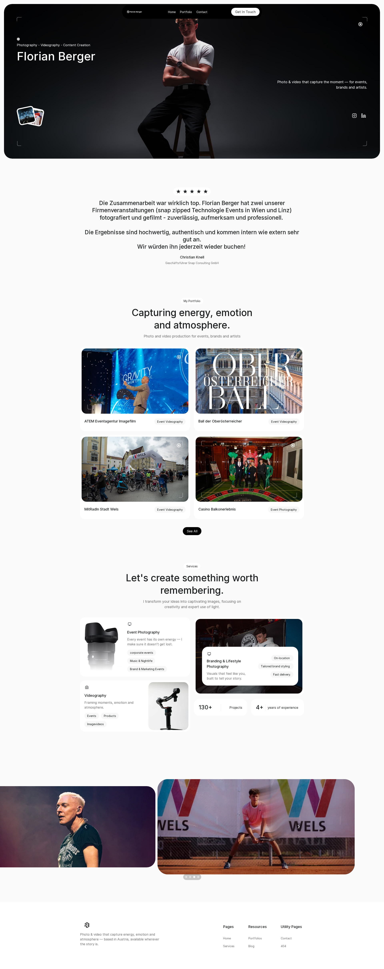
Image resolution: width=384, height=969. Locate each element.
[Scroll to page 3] (194, 877)
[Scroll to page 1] (185, 877)
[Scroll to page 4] (198, 877)
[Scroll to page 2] (190, 877)
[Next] (298, 827)
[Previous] (86, 827)
